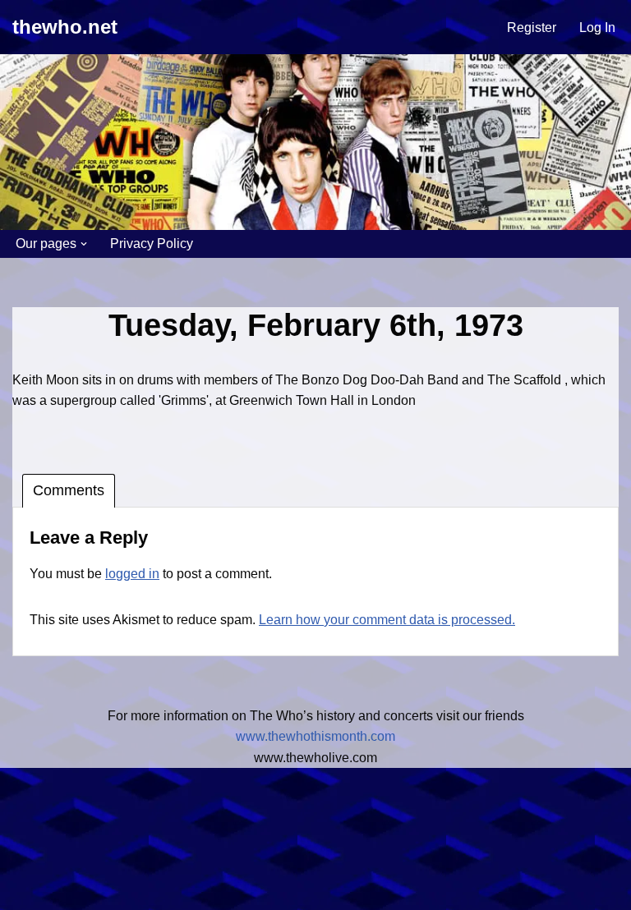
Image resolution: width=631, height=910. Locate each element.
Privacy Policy (151, 243)
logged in (132, 574)
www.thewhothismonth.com (315, 736)
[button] (84, 244)
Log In (597, 27)
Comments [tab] (68, 490)
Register (531, 27)
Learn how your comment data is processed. (387, 620)
